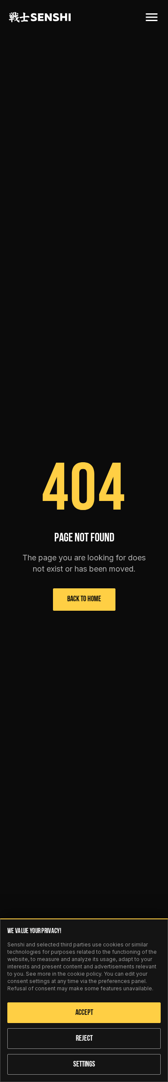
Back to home (84, 599)
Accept (84, 1013)
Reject (84, 1039)
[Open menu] (151, 17)
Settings (84, 1065)
